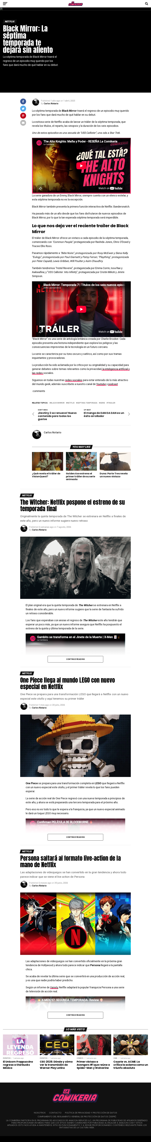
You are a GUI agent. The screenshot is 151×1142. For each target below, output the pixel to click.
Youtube (101, 384)
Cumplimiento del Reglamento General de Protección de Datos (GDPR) (77, 1116)
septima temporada (87, 403)
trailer (111, 403)
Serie (102, 403)
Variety (54, 987)
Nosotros (40, 1112)
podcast (113, 384)
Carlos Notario (51, 103)
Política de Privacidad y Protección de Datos (91, 1112)
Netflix (70, 403)
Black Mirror (57, 403)
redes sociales (73, 380)
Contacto (55, 1112)
